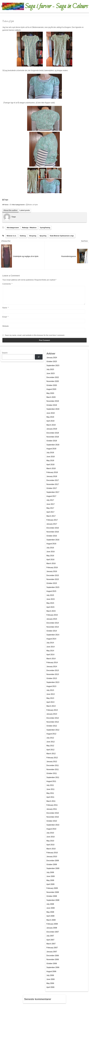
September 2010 (52, 825)
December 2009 (52, 860)
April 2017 (50, 512)
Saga (6, 200)
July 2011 (50, 785)
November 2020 (52, 381)
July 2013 (50, 690)
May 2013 (50, 698)
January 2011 (51, 809)
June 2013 (50, 694)
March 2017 (51, 516)
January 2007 (51, 952)
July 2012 (50, 738)
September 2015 (52, 587)
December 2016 (52, 528)
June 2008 (50, 908)
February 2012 (52, 758)
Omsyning (32, 236)
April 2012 (50, 750)
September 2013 (52, 682)
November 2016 (52, 532)
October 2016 (51, 536)
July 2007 (50, 936)
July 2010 (50, 833)
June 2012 (50, 742)
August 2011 (51, 781)
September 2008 (52, 900)
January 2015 (51, 619)
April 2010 (50, 845)
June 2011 (50, 789)
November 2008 (52, 892)
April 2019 (50, 421)
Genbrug (23, 236)
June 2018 (50, 457)
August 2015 (51, 591)
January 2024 (51, 357)
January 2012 (51, 761)
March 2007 (51, 944)
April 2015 (50, 607)
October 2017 (51, 488)
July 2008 (50, 904)
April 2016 (50, 559)
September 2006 (52, 967)
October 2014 (51, 631)
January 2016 (51, 571)
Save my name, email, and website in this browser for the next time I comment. (35, 335)
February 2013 (52, 710)
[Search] (39, 357)
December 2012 (52, 718)
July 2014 (50, 643)
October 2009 (51, 864)
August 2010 (51, 829)
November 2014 (52, 627)
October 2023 (51, 361)
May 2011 (50, 793)
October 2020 (51, 385)
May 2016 (50, 556)
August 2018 (51, 449)
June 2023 (50, 373)
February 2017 (52, 520)
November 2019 (52, 401)
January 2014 (51, 666)
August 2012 (51, 734)
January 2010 (51, 856)
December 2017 (52, 480)
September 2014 (52, 635)
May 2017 (50, 508)
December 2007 (52, 932)
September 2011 (52, 777)
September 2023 (52, 365)
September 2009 (52, 868)
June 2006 (50, 979)
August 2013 (51, 686)
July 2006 (50, 975)
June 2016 (50, 552)
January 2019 (51, 429)
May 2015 (50, 603)
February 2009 (52, 888)
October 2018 (51, 441)
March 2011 (50, 801)
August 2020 (51, 389)
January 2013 (51, 714)
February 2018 (52, 472)
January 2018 (51, 476)
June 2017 (50, 504)
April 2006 (50, 987)
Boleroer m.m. (11, 236)
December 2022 (52, 377)
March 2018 (51, 468)
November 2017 (52, 484)
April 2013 (50, 702)
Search (4, 353)
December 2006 (52, 955)
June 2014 (50, 647)
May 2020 (50, 393)
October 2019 (51, 405)
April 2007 (50, 940)
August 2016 (51, 544)
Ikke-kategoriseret (13, 227)
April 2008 (50, 916)
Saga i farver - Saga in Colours (56, 6)
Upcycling (43, 236)
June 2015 (50, 599)
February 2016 (52, 567)
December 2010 (52, 813)
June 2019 (50, 413)
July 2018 (50, 452)
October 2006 (51, 963)
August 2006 (51, 971)
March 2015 (51, 611)
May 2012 (50, 746)
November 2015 (52, 579)
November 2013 (52, 674)
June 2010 (50, 837)
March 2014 (51, 658)
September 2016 (52, 540)
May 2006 (50, 983)
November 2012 (52, 722)
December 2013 (52, 670)
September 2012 (52, 730)
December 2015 (52, 575)
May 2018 (50, 460)
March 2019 (51, 425)
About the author (10, 210)
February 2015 (52, 615)
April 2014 (50, 654)
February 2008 (52, 924)
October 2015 (51, 583)
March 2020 (51, 397)
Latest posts (25, 210)
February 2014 (52, 662)
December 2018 (52, 433)
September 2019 (52, 409)
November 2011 (52, 769)
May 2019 (50, 417)
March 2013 (51, 706)
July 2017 (50, 500)
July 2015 (50, 595)
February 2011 (52, 805)
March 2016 (51, 563)
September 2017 (52, 492)
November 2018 (52, 437)
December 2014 (52, 623)
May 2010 (50, 841)
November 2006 (52, 959)
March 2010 (51, 849)
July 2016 (50, 548)
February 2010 (52, 853)
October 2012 (51, 726)
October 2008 (51, 896)
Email (5, 317)
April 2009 (50, 884)
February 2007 (52, 948)
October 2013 (51, 678)
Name (5, 308)
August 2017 (51, 496)
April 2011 (50, 797)
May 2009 (50, 880)
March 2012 (51, 753)
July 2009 (50, 872)
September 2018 (52, 445)
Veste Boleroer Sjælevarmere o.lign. (62, 236)
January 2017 (51, 524)
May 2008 (50, 912)
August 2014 (51, 639)
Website (5, 326)
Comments (7, 284)
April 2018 (50, 464)
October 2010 (51, 821)
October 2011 (51, 773)
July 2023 (50, 369)
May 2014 (50, 651)
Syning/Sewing (45, 227)
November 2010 (52, 817)
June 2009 (50, 876)
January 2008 (51, 928)
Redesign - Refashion (29, 227)
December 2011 (52, 765)
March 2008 (51, 920)
